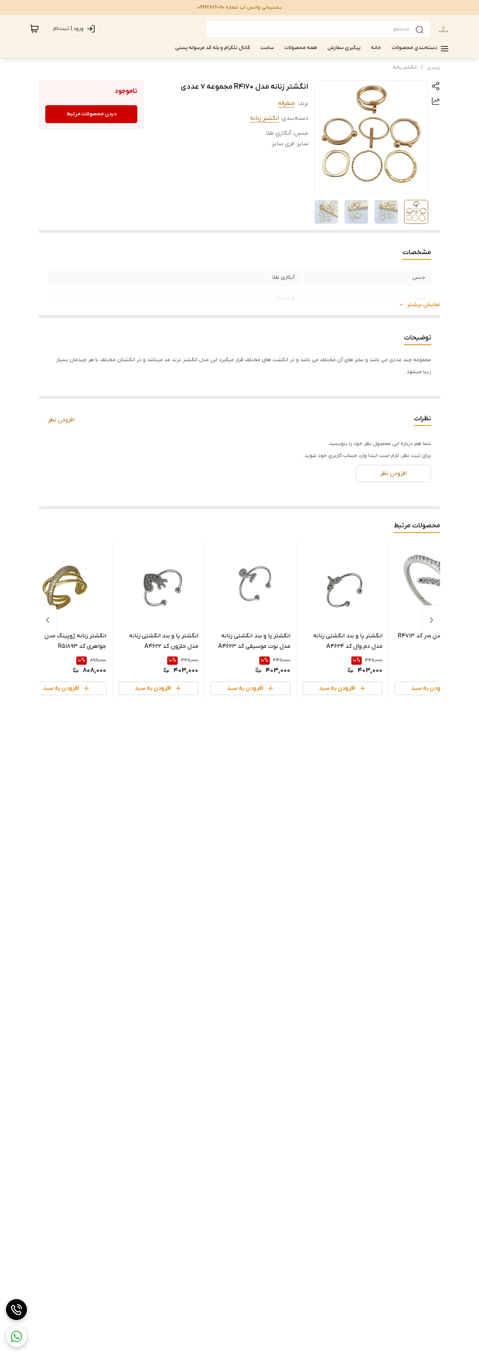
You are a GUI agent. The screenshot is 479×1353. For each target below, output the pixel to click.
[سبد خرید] (34, 28)
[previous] (431, 620)
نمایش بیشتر (423, 304)
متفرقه (286, 103)
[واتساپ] (16, 1336)
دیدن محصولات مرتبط (91, 114)
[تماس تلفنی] (16, 1309)
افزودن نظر (61, 420)
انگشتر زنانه (405, 67)
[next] (48, 620)
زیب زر (433, 67)
